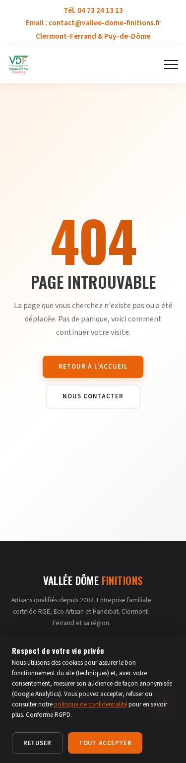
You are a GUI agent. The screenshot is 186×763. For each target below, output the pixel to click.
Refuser (37, 743)
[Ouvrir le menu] (171, 64)
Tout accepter (105, 743)
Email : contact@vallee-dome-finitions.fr (93, 22)
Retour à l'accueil (93, 366)
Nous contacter (93, 396)
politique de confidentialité (90, 704)
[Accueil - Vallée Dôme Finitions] (18, 64)
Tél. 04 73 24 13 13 (93, 10)
